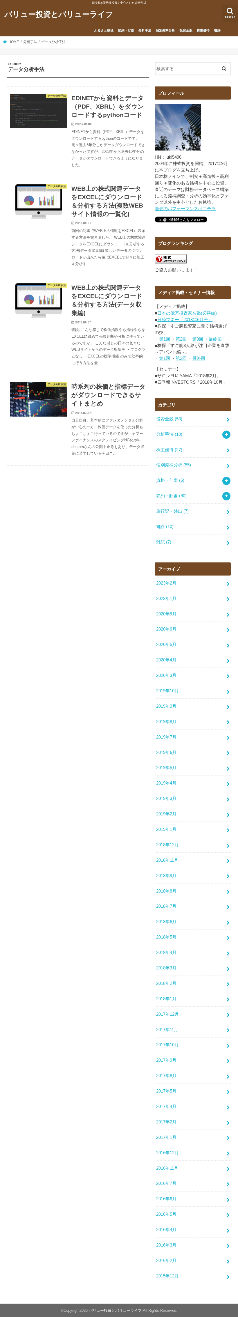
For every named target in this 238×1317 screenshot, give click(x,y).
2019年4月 (166, 783)
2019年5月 (166, 767)
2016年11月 (167, 1168)
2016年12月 (167, 1152)
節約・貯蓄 (126, 30)
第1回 (164, 339)
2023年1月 (166, 598)
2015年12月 (167, 1276)
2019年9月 (166, 706)
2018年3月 (166, 968)
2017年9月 (166, 1060)
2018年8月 (166, 891)
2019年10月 (167, 690)
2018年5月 (166, 937)
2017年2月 (166, 1122)
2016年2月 (166, 1260)
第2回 (181, 339)
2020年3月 (166, 675)
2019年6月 (166, 752)
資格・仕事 (170, 480)
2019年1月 (166, 829)
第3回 (197, 339)
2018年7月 (166, 906)
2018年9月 (166, 875)
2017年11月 (167, 1029)
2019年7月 (166, 737)
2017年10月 (167, 1044)
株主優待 (203, 30)
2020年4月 (166, 660)
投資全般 (186, 30)
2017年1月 (166, 1137)
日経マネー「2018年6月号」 (184, 319)
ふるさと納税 (103, 30)
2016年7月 (166, 1183)
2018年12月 (167, 844)
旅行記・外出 (172, 511)
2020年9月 (166, 614)
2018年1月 (166, 998)
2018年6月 (166, 921)
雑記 (163, 542)
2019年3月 (166, 798)
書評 (217, 30)
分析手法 (144, 30)
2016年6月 (166, 1198)
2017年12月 (167, 1014)
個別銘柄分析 (165, 30)
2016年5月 (166, 1214)
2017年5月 (166, 1091)
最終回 (215, 339)
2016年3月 (166, 1245)
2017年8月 (166, 1075)
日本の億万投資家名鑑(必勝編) (187, 313)
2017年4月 (166, 1106)
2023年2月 (166, 583)
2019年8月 (166, 721)
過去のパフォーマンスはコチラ (185, 208)
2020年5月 (166, 644)
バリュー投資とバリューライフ (59, 13)
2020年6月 (166, 629)
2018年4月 (166, 952)
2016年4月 (166, 1229)
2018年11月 (167, 860)
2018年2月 (166, 983)
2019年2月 (166, 814)
